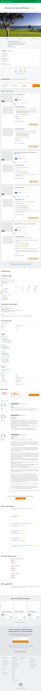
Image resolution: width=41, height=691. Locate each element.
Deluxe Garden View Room (26, 240)
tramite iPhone (29, 407)
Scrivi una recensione (34, 394)
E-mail (17, 382)
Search (36, 1)
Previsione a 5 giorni (20, 73)
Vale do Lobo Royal (24, 243)
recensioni (4, 394)
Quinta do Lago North (25, 209)
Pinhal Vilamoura (24, 170)
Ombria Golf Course (23, 113)
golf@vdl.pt (10, 45)
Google (15, 411)
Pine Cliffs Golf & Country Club (33, 210)
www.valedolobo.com (11, 46)
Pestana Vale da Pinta (33, 248)
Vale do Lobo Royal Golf (24, 134)
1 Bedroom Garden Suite (25, 201)
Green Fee (4, 63)
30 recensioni (10, 50)
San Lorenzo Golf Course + (31, 110)
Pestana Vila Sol (24, 246)
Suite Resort (23, 167)
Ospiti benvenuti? (5, 58)
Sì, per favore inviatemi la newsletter (20, 641)
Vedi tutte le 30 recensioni (20, 501)
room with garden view (25, 108)
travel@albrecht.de (11, 646)
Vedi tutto (2, 552)
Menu (39, 1)
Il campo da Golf (5, 53)
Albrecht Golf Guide (7, 1)
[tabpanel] (20, 610)
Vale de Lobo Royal (24, 205)
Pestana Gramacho (24, 248)
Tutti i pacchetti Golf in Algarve (20, 622)
